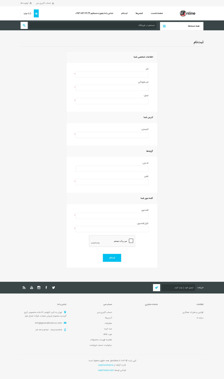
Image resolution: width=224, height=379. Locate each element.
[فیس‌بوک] (46, 287)
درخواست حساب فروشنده (101, 345)
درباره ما (200, 318)
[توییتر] (53, 287)
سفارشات (108, 323)
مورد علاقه (107, 334)
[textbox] (92, 25)
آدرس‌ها (108, 318)
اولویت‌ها (24, 3)
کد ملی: (145, 163)
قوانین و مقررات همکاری (193, 312)
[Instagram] (38, 287)
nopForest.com (106, 370)
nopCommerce (105, 365)
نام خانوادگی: (143, 82)
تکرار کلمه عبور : (142, 223)
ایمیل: (146, 95)
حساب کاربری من (43, 3)
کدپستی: (144, 129)
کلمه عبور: (144, 210)
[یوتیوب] (31, 287)
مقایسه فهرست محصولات (101, 340)
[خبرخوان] (24, 287)
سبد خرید (108, 329)
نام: (147, 69)
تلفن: (146, 176)
